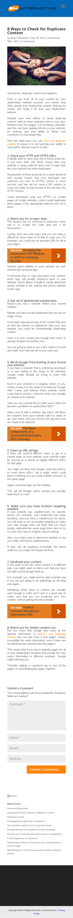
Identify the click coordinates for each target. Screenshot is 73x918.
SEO (16, 41)
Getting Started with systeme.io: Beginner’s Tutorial (31, 812)
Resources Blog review (17, 808)
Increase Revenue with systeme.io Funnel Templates (31, 829)
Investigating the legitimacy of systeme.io (26, 821)
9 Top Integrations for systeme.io (22, 838)
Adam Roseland (19, 38)
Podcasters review (15, 817)
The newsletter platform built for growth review (29, 825)
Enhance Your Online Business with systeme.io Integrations (34, 834)
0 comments (28, 41)
